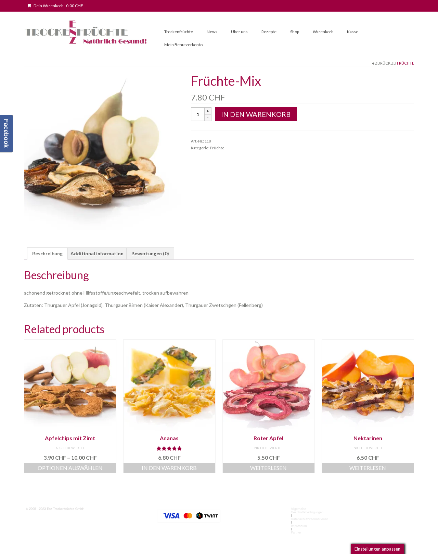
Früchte (405, 63)
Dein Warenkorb (58, 5)
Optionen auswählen (70, 467)
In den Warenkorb (256, 114)
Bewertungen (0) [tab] (150, 253)
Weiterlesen (268, 467)
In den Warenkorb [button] (169, 467)
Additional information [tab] (97, 253)
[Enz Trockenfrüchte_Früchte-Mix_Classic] (102, 151)
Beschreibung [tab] (47, 253)
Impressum (299, 526)
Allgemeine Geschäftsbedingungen (307, 510)
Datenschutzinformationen (309, 519)
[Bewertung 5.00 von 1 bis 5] (169, 448)
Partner (296, 532)
